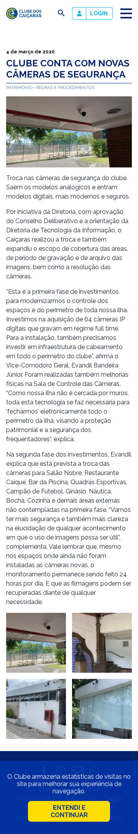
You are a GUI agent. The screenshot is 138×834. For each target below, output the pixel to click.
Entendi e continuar (69, 811)
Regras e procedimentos (65, 87)
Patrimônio (19, 87)
